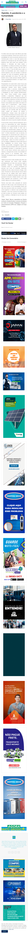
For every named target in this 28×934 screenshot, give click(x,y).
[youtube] (15, 852)
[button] (2, 2)
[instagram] (19, 852)
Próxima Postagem (21, 242)
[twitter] (12, 852)
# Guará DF (10, 10)
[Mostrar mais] (22, 219)
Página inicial (4, 10)
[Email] (19, 219)
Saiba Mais (11, 929)
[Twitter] (13, 219)
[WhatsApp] (16, 219)
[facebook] (9, 852)
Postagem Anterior (6, 242)
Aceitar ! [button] (4, 931)
